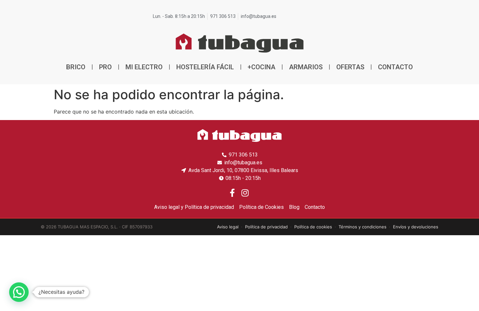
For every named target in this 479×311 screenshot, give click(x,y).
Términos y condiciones (362, 226)
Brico (75, 67)
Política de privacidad (266, 226)
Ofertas (350, 67)
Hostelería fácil (205, 67)
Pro (105, 67)
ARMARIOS (306, 67)
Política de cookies (313, 226)
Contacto (395, 67)
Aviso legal (228, 226)
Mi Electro (144, 67)
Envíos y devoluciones (415, 226)
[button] (19, 292)
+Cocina (261, 67)
